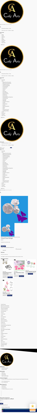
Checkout (3, 41)
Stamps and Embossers (6, 106)
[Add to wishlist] (4, 260)
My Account (2, 32)
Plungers (4, 102)
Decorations (4, 91)
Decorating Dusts (5, 92)
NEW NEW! (4, 100)
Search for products (3, 24)
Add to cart (3, 246)
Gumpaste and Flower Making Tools (8, 168)
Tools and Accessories (6, 109)
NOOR (3, 35)
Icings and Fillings (5, 98)
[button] (18, 33)
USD (4, 411)
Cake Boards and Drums (6, 84)
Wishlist (3, 39)
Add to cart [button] (10, 277)
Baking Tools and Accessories (7, 82)
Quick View (4, 271)
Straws (4, 108)
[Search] (11, 147)
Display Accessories (5, 93)
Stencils (4, 107)
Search (1, 147)
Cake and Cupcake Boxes (6, 85)
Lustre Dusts (4, 99)
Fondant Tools (5, 94)
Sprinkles (4, 176)
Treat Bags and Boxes (6, 110)
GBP (4, 410)
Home (3, 34)
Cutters (4, 90)
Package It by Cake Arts (6, 101)
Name (1, 400)
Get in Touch (3, 42)
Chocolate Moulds (5, 86)
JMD (4, 409)
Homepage (3, 79)
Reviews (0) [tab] (4, 250)
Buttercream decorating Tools (7, 83)
